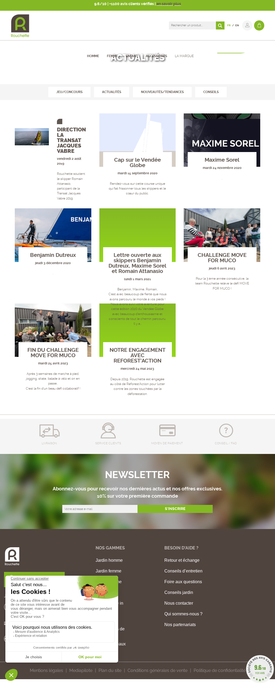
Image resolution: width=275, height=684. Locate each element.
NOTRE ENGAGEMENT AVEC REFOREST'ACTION (137, 355)
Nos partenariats (180, 625)
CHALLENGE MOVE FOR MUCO (222, 258)
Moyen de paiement (167, 443)
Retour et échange (182, 560)
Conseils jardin (178, 592)
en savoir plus (169, 4)
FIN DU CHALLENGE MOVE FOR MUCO (53, 352)
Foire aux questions (183, 582)
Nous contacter (178, 603)
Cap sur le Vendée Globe (137, 162)
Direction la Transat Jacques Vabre (71, 140)
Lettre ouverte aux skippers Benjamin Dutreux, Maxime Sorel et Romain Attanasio (137, 263)
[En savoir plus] (32, 136)
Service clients (108, 443)
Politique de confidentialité (219, 670)
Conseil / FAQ (226, 443)
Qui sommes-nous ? (183, 614)
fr (229, 25)
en (237, 25)
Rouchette (119, 78)
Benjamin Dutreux (53, 255)
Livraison (49, 443)
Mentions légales (46, 670)
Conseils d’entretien (183, 571)
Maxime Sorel (222, 160)
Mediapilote (80, 670)
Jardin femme (108, 571)
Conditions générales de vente (157, 670)
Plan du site (110, 670)
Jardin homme (109, 560)
